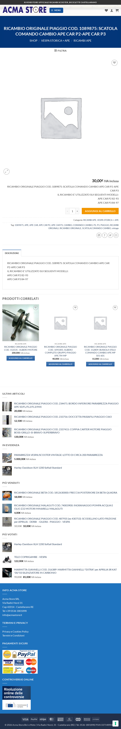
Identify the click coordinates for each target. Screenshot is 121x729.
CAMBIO (68, 225)
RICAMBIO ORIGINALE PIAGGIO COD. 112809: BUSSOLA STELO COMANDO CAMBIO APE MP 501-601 (100, 351)
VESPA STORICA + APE (55, 40)
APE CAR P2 (44, 225)
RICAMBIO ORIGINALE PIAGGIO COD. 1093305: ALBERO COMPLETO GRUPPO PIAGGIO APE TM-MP (60, 351)
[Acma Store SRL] (24, 10)
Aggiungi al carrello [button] (20, 358)
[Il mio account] (111, 10)
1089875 (19, 225)
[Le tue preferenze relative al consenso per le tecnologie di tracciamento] (115, 723)
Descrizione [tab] (12, 253)
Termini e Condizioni (13, 635)
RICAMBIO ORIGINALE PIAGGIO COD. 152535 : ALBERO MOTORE (20, 348)
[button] (56, 10)
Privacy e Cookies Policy (15, 631)
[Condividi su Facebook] (104, 235)
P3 (98, 225)
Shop (33, 40)
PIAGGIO (105, 225)
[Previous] (2, 339)
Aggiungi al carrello (100, 211)
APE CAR (33, 225)
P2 (95, 225)
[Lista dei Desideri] (106, 10)
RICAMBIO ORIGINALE (70, 228)
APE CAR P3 (57, 225)
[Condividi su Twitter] (110, 235)
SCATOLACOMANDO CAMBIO (96, 228)
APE (27, 225)
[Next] (118, 339)
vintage (115, 228)
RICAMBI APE (82, 40)
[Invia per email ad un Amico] (116, 235)
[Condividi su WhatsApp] (99, 235)
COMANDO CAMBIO (83, 225)
